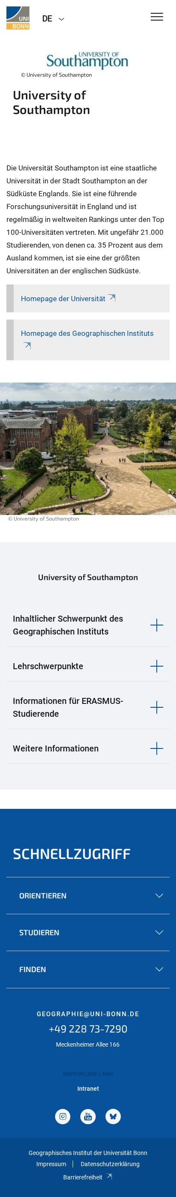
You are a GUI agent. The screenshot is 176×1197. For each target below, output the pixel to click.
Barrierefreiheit (83, 1177)
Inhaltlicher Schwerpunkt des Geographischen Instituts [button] (68, 625)
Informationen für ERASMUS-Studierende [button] (68, 707)
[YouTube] (88, 1117)
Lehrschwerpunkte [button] (48, 666)
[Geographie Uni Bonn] (17, 18)
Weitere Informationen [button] (56, 748)
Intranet (88, 1088)
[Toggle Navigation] (157, 17)
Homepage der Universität (63, 298)
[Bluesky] (113, 1117)
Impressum (51, 1164)
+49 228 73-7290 (88, 1028)
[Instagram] (62, 1117)
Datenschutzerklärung (110, 1164)
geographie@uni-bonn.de (88, 1014)
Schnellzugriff (72, 853)
